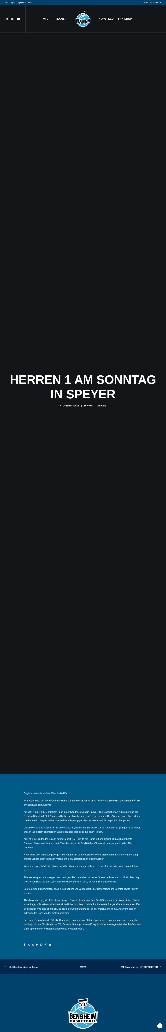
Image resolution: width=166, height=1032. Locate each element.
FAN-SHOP (125, 18)
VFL (45, 18)
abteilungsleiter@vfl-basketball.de (20, 2)
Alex (103, 405)
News (90, 405)
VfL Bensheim (152, 2)
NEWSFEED (106, 18)
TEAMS (60, 18)
